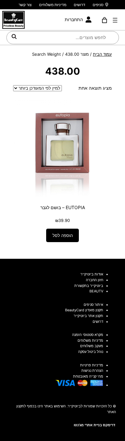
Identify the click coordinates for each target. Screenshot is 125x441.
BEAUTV (96, 291)
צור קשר (25, 4)
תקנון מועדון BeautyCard (84, 310)
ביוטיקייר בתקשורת (88, 285)
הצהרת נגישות (92, 370)
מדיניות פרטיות (91, 365)
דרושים (79, 4)
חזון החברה (94, 280)
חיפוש (14, 36)
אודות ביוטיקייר (91, 274)
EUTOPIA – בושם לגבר (62, 207)
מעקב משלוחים (91, 346)
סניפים (98, 4)
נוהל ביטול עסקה (90, 351)
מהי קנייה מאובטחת (88, 376)
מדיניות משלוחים (52, 4)
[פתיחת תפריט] (115, 20)
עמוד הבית (102, 54)
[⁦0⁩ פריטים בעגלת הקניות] (104, 20)
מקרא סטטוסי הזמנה (87, 334)
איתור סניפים (93, 304)
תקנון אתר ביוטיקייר (88, 316)
